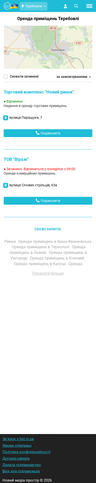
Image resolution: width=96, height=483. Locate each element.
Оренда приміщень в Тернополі (41, 247)
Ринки (10, 241)
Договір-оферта (16, 458)
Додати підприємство (21, 465)
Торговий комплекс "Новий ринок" (39, 91)
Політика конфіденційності (26, 452)
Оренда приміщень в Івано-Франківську (55, 241)
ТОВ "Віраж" (16, 159)
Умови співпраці (17, 445)
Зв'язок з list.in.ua (18, 439)
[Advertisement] (48, 348)
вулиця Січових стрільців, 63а (33, 185)
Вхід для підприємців (21, 471)
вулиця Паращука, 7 (25, 117)
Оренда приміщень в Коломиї (57, 258)
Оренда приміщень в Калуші (40, 263)
